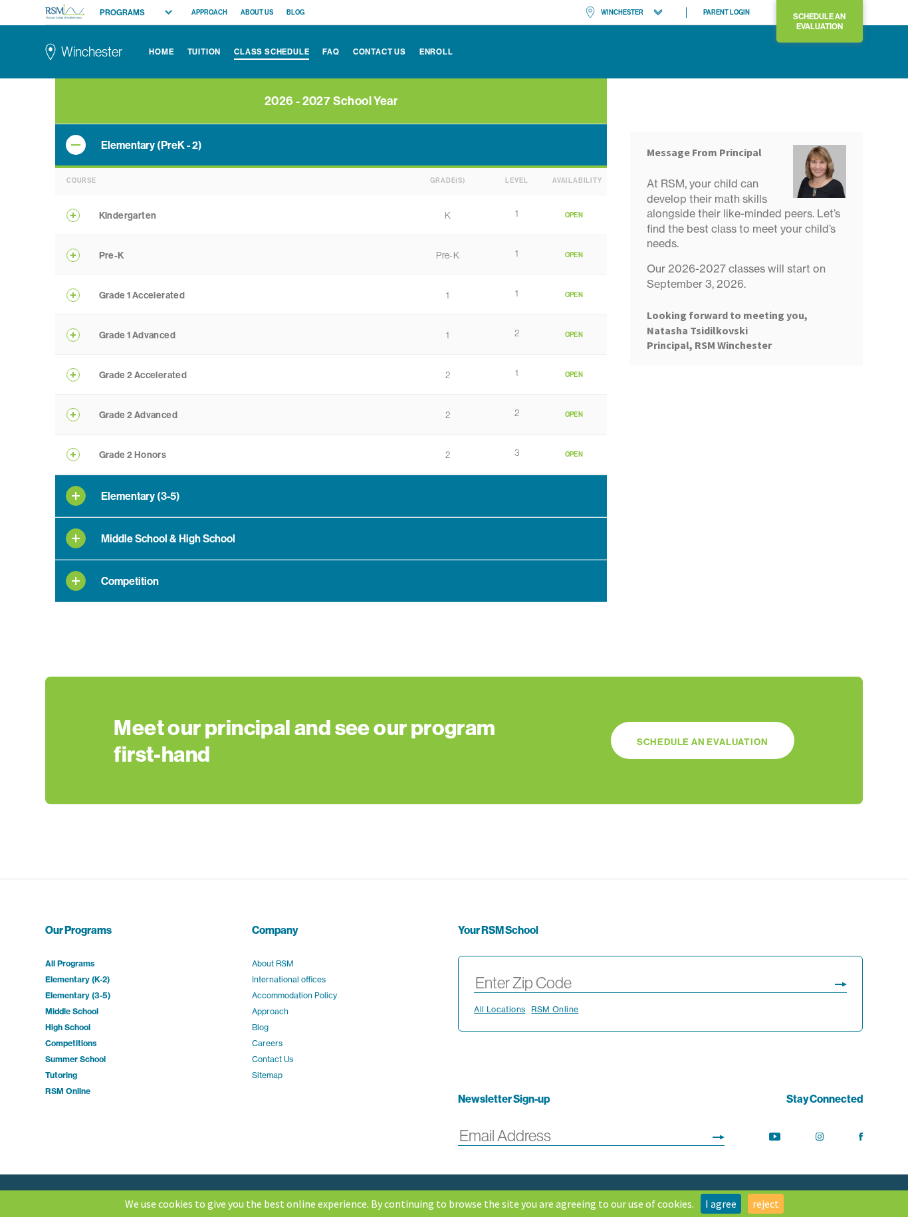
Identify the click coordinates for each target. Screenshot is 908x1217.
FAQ (330, 51)
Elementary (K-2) (77, 979)
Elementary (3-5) (77, 995)
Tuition (204, 51)
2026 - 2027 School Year (331, 100)
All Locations (499, 1009)
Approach (209, 12)
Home (161, 51)
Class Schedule (271, 51)
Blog (295, 12)
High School (67, 1027)
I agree (721, 1203)
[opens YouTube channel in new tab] (774, 1137)
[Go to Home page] (65, 12)
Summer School (75, 1059)
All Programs (69, 963)
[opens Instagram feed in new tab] (820, 1137)
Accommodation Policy (294, 995)
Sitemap (267, 1075)
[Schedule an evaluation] (453, 740)
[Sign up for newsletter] (719, 1135)
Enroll (436, 51)
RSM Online (67, 1091)
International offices (289, 979)
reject (765, 1203)
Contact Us (379, 51)
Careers (267, 1043)
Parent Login (726, 12)
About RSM (273, 963)
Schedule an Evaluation (819, 21)
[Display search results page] (841, 982)
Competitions (70, 1043)
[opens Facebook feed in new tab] (861, 1137)
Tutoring (61, 1075)
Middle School (71, 1011)
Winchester (622, 12)
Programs (122, 12)
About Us (257, 12)
